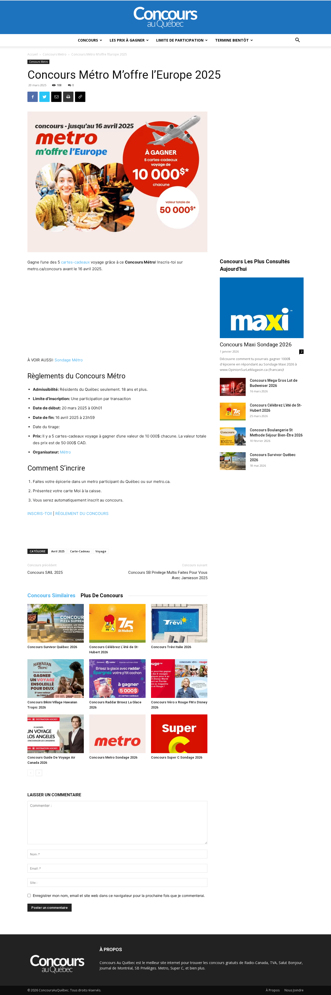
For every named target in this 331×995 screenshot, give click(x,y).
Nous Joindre (294, 990)
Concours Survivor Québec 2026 (52, 647)
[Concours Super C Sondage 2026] (179, 733)
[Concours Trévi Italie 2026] (179, 623)
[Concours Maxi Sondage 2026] (262, 307)
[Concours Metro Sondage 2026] (117, 733)
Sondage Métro (69, 359)
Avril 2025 (57, 551)
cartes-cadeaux (75, 262)
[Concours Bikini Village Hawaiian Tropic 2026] (55, 678)
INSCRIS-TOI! (39, 513)
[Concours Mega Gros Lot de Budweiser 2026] (233, 387)
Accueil (32, 54)
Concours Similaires (51, 595)
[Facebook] (32, 97)
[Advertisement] (117, 315)
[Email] (56, 97)
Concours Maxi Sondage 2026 (256, 344)
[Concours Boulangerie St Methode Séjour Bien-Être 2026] (233, 436)
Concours (88, 40)
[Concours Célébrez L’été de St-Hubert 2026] (117, 623)
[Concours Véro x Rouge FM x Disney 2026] (179, 678)
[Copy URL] (80, 97)
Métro (65, 452)
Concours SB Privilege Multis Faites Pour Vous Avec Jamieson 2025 (167, 575)
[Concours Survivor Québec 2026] (55, 623)
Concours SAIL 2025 (45, 572)
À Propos (273, 990)
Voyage (100, 551)
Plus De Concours (102, 595)
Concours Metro (54, 54)
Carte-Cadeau (80, 551)
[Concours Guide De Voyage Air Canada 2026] (55, 733)
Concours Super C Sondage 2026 (176, 757)
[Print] (68, 97)
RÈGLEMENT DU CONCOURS (82, 513)
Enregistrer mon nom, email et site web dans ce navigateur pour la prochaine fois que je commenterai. (119, 895)
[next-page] (39, 773)
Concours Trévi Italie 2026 (171, 647)
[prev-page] (30, 773)
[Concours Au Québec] (165, 17)
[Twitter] (44, 97)
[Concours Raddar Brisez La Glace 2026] (117, 678)
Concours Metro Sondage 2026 (113, 757)
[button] (297, 40)
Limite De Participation (180, 40)
